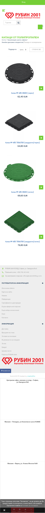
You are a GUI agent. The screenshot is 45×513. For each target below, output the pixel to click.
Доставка (5, 329)
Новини (4, 296)
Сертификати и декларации (11, 303)
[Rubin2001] (22, 15)
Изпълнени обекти (8, 288)
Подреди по (12, 49)
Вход (23, 2)
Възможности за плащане (11, 340)
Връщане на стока (8, 333)
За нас (4, 343)
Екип (3, 314)
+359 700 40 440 (23, 272)
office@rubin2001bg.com (32, 276)
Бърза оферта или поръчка (11, 306)
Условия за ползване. (30, 505)
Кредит (4, 347)
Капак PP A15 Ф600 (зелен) (22, 192)
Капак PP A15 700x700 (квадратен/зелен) (22, 242)
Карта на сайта (7, 292)
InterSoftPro (31, 376)
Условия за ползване (9, 336)
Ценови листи (6, 351)
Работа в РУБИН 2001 (9, 355)
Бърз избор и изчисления (10, 310)
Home (4, 40)
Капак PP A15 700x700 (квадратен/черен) (22, 143)
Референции (6, 299)
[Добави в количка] (41, 88)
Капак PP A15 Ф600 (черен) (22, 93)
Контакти (5, 318)
